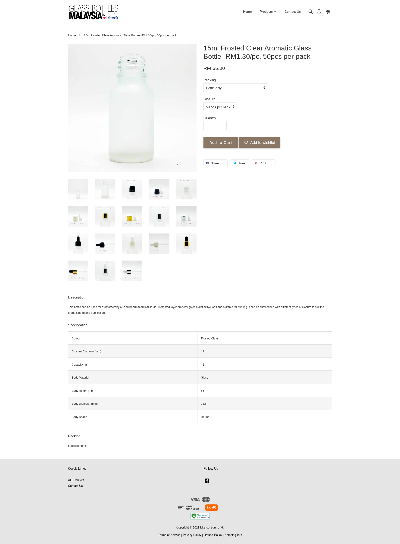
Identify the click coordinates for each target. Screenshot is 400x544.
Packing (209, 79)
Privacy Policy (192, 534)
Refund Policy (213, 534)
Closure (209, 98)
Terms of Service (169, 534)
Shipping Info (233, 534)
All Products (76, 480)
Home (247, 11)
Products (267, 11)
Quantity (209, 117)
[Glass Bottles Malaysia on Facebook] (206, 482)
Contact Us (292, 11)
